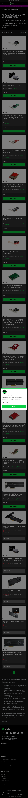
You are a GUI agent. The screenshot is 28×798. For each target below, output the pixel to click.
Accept (14, 406)
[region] (14, 399)
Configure (5, 402)
